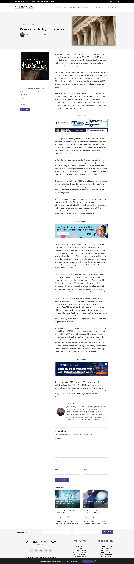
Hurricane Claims (106, 554)
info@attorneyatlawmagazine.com (46, 557)
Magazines (96, 7)
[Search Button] (118, 1)
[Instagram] (36, 550)
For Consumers (75, 7)
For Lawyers (61, 7)
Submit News (40, 1)
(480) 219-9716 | (31, 557)
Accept (87, 561)
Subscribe (46, 1)
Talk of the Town (80, 550)
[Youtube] (46, 550)
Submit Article (32, 1)
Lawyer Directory (110, 7)
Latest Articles (80, 548)
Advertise (17, 1)
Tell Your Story (24, 1)
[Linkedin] (31, 550)
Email (57, 469)
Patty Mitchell (71, 403)
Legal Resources (80, 554)
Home (21, 24)
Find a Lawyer (106, 548)
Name (57, 461)
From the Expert (28, 24)
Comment (58, 438)
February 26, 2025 (61, 506)
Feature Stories (80, 546)
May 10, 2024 (88, 506)
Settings (75, 561)
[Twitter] (50, 550)
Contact (52, 1)
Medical (35, 24)
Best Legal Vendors (80, 552)
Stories (86, 7)
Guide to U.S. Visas (106, 556)
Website (85, 469)
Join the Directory (80, 556)
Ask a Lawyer (105, 550)
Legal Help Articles (105, 546)
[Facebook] (41, 550)
